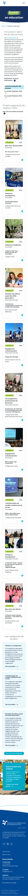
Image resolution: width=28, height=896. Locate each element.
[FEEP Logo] (4, 3)
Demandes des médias (9, 883)
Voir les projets (10, 666)
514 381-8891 (6, 864)
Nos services (6, 851)
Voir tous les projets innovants (13, 111)
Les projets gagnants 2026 (13, 91)
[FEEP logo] (14, 824)
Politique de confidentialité (8, 892)
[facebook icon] (4, 843)
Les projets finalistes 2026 (13, 96)
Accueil (3, 26)
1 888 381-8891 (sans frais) (10, 866)
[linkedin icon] (11, 843)
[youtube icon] (8, 843)
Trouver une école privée (12, 785)
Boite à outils (6, 854)
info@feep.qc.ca (7, 871)
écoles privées (11, 38)
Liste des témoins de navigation (9, 893)
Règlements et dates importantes (11, 79)
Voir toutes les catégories (14, 753)
